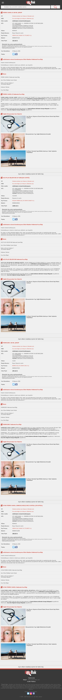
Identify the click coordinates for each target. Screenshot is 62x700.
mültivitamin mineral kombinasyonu (21, 21)
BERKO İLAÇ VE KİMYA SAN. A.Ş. (20, 365)
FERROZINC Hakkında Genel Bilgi (9, 407)
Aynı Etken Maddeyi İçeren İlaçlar (9, 80)
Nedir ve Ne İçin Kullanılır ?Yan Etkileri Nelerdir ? (7, 83)
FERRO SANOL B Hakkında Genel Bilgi (10, 77)
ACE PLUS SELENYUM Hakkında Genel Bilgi (11, 242)
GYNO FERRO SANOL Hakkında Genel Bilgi (11, 570)
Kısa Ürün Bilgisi (5, 90)
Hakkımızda (31, 678)
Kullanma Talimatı (5, 87)
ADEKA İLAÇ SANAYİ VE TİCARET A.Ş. (22, 35)
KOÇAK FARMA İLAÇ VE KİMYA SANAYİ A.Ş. (23, 200)
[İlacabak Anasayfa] (31, 3)
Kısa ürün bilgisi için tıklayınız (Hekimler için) (23, 18)
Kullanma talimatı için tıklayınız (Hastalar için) (23, 16)
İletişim (25, 679)
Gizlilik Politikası (31, 681)
